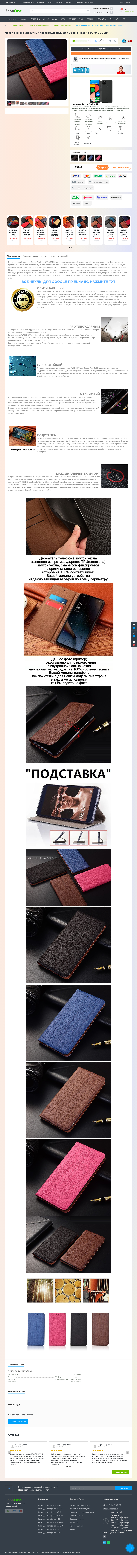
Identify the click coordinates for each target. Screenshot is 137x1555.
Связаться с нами (77, 1515)
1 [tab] (69, 247)
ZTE (123, 19)
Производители (76, 1526)
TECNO (90, 19)
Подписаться (123, 1488)
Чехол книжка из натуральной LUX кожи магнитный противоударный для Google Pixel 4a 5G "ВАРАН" (84, 236)
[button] (27, 2)
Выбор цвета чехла (78, 152)
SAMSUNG (35, 19)
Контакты (68, 2)
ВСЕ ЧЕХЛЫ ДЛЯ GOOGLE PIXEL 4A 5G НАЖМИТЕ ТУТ (68, 282)
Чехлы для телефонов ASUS (49, 1512)
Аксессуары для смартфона (82, 1512)
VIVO (81, 19)
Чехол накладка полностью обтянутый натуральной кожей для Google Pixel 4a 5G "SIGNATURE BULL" (41, 236)
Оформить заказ (129, 11)
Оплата (50, 2)
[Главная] (6, 25)
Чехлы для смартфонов (80, 1505)
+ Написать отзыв (18, 1422)
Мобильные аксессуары (80, 1509)
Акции (72, 1529)
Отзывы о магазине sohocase (84, 2)
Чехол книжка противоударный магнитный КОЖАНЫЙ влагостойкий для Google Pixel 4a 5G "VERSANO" (57, 236)
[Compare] (114, 41)
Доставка (59, 2)
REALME (72, 19)
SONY (54, 19)
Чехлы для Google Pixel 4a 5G (85, 104)
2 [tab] (71, 247)
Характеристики (48, 256)
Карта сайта (75, 1522)
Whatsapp (108, 1542)
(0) (96, 41)
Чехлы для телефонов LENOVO (50, 1526)
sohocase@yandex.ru (101, 8)
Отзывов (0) (63, 256)
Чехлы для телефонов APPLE (50, 1509)
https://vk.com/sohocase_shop (111, 8)
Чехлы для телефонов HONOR (50, 1515)
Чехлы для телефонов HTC (49, 1519)
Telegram (104, 1542)
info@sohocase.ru (110, 1509)
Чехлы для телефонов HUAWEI (50, 1522)
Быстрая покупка (121, 167)
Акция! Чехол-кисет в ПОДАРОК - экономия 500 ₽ (101, 49)
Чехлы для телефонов (16, 19)
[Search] (88, 11)
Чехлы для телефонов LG (48, 1529)
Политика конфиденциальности (51, 1552)
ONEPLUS (114, 19)
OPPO (63, 19)
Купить (104, 167)
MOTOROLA (101, 19)
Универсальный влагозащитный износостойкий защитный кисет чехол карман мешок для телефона (104, 59)
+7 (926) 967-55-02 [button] (112, 1505)
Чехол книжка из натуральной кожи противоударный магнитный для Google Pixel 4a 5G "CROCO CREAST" (15, 236)
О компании (40, 2)
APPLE (46, 19)
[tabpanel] (13, 230)
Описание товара (30, 256)
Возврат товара (76, 1519)
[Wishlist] (109, 41)
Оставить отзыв (120, 1472)
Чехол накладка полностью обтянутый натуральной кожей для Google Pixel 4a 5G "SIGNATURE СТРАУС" (69, 236)
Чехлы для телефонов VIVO (49, 1505)
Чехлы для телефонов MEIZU (50, 1533)
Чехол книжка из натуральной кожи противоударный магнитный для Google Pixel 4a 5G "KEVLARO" (126, 236)
